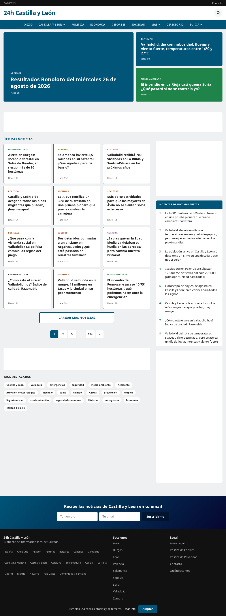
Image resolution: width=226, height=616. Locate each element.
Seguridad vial (14, 400)
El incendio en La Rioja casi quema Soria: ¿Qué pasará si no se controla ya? (177, 86)
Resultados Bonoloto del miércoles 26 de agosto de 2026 (64, 82)
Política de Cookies (182, 550)
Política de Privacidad (184, 557)
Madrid (8, 573)
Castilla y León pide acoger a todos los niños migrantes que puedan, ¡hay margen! (27, 203)
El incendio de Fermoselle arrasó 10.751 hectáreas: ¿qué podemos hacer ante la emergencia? (126, 288)
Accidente (124, 384)
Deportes (118, 24)
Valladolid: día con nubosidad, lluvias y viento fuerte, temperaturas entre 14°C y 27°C (176, 49)
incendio (48, 392)
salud (63, 392)
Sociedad (138, 24)
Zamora (118, 598)
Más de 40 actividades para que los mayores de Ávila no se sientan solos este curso (126, 203)
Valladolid (37, 384)
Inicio (28, 24)
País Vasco (49, 573)
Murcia (21, 573)
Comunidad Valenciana (73, 573)
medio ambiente (101, 384)
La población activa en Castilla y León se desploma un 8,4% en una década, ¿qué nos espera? (188, 255)
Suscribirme (155, 516)
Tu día (194, 24)
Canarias (78, 551)
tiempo (77, 392)
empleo (128, 392)
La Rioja (102, 562)
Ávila (116, 543)
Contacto (217, 3)
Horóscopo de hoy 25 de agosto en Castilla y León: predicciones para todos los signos (188, 290)
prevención (110, 392)
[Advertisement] (113, 122)
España (8, 551)
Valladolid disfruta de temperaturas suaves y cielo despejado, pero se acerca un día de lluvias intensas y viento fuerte (188, 337)
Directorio (175, 24)
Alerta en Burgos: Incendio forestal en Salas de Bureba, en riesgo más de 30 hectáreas (23, 163)
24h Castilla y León (30, 12)
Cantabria (93, 551)
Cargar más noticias (77, 318)
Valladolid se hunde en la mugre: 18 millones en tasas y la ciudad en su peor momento (77, 286)
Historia (93, 400)
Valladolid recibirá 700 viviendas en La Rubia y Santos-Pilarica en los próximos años (125, 161)
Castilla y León (50, 24)
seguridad (78, 384)
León (116, 557)
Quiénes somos (180, 571)
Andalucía (22, 551)
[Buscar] (218, 13)
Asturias (50, 551)
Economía (97, 24)
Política (78, 24)
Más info (130, 609)
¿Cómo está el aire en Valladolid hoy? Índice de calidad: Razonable (27, 284)
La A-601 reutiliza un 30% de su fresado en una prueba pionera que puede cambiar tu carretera (76, 205)
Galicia (89, 562)
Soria (116, 584)
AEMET (93, 392)
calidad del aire (15, 407)
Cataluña (56, 562)
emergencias (57, 384)
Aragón (37, 551)
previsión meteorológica (21, 392)
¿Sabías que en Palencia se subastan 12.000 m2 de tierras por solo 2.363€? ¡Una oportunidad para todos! (187, 273)
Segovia (118, 578)
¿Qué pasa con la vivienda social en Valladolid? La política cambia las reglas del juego (25, 246)
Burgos (117, 550)
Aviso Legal (177, 543)
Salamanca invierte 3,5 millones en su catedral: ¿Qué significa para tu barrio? (76, 161)
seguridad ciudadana (68, 400)
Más (154, 24)
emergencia (112, 400)
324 (90, 334)
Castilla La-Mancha (15, 562)
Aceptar (148, 609)
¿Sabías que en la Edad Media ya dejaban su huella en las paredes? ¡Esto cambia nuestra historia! (125, 246)
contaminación (39, 400)
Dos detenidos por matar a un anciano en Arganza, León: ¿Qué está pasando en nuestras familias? (77, 246)
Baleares (64, 551)
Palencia (118, 564)
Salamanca (120, 571)
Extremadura (73, 562)
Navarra (34, 573)
